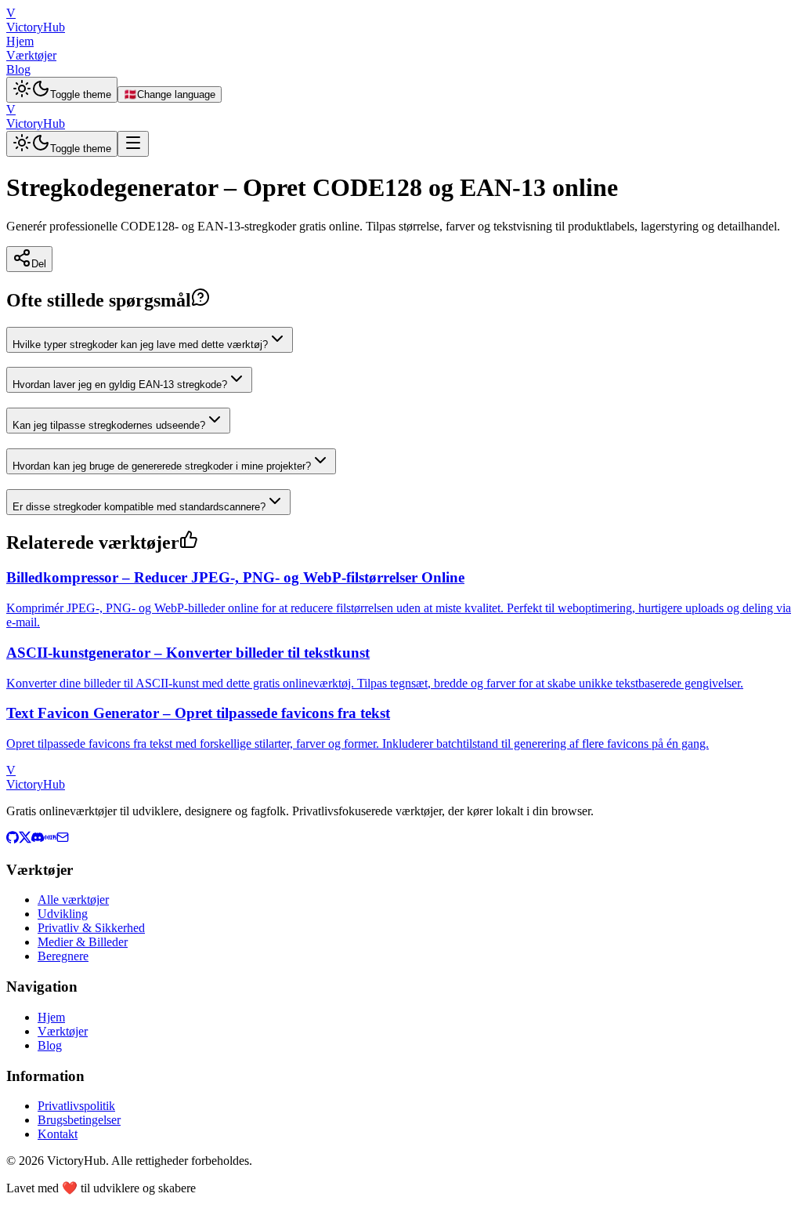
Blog (18, 69)
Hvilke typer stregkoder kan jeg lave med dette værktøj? (140, 344)
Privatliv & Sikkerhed (91, 927)
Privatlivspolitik (76, 1105)
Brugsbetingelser (79, 1119)
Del (38, 264)
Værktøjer (31, 55)
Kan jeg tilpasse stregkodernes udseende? (109, 425)
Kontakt (58, 1134)
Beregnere (63, 956)
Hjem (20, 41)
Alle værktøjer (73, 899)
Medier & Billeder (83, 942)
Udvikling (63, 913)
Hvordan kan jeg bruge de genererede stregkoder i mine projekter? (162, 466)
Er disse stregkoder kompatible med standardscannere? (139, 507)
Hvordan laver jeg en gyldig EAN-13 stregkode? (120, 384)
